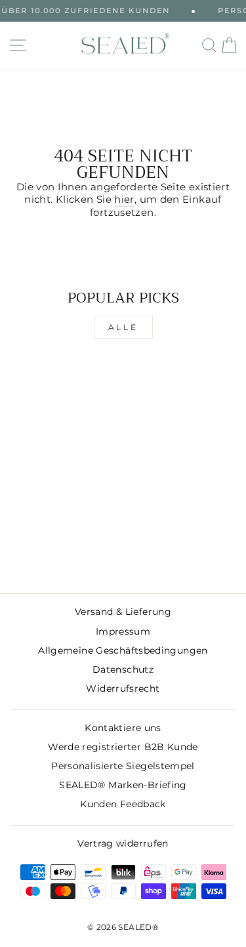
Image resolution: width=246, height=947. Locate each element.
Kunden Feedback (123, 804)
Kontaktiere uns (123, 728)
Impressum (123, 631)
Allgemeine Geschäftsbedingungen (122, 650)
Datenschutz (123, 669)
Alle (123, 327)
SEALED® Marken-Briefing (122, 785)
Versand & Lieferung (123, 611)
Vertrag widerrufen (123, 843)
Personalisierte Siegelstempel (123, 766)
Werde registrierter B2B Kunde (123, 747)
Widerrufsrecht (122, 688)
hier (124, 199)
